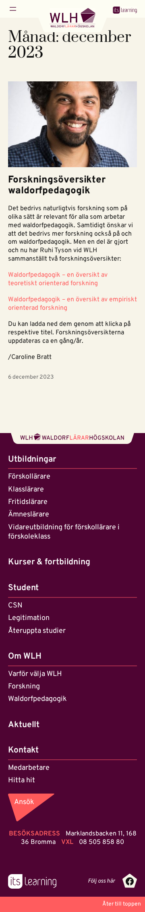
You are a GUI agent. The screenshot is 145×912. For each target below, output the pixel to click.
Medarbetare (29, 768)
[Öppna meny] (13, 9)
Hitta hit (21, 780)
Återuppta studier (37, 631)
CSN (15, 605)
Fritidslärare (28, 502)
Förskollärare (29, 476)
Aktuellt (23, 724)
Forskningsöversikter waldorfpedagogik (57, 186)
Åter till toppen (121, 904)
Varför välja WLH (35, 674)
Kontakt (23, 750)
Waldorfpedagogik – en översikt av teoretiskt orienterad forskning (58, 279)
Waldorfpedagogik (37, 699)
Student (23, 587)
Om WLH (24, 656)
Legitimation (29, 618)
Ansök (24, 802)
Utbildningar (32, 459)
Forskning (24, 686)
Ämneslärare (28, 514)
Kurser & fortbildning (49, 562)
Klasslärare (26, 489)
